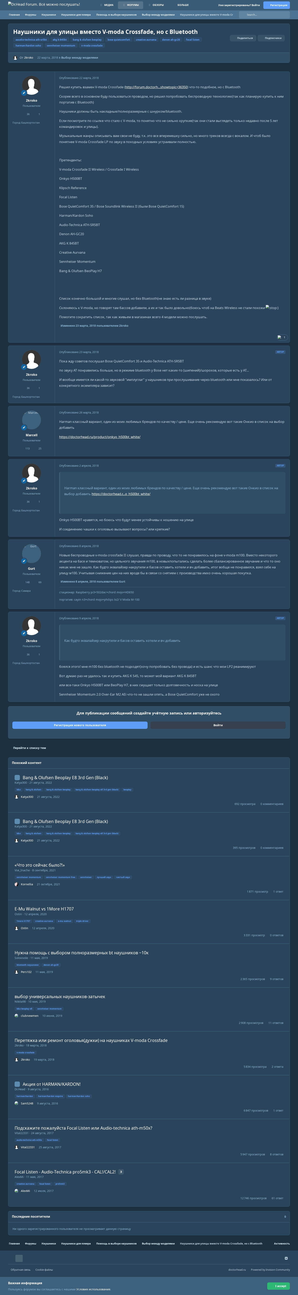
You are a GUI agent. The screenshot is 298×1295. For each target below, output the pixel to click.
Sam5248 (27, 1103)
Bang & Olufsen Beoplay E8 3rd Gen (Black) (65, 777)
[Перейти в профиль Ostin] (17, 928)
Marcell (32, 435)
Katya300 (21, 782)
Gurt (31, 569)
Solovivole (21, 958)
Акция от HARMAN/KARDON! (52, 1084)
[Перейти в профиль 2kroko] (15, 58)
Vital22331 (22, 1133)
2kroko (28, 57)
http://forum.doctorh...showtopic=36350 (156, 87)
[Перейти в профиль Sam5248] (17, 1103)
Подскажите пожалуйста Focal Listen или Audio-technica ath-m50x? (83, 1128)
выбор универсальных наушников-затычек (60, 996)
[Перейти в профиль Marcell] (31, 420)
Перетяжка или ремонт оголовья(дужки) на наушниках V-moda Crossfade (91, 1040)
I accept (280, 1286)
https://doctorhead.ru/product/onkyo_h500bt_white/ (99, 437)
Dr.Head (20, 1089)
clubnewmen (30, 1016)
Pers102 (26, 972)
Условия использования (93, 1289)
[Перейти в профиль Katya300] (17, 797)
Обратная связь (20, 1269)
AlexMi (19, 1177)
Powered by (270, 1269)
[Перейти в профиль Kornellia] (17, 884)
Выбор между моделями (79, 57)
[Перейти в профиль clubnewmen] (17, 1016)
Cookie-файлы (44, 1269)
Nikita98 (20, 1001)
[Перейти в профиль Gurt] (31, 553)
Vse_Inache (22, 870)
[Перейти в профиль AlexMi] (17, 1191)
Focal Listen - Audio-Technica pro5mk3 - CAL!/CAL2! (65, 1172)
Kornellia (27, 884)
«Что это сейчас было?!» (40, 865)
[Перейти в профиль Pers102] (17, 972)
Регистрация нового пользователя (80, 725)
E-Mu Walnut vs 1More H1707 (44, 909)
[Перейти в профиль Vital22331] (17, 1147)
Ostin (18, 914)
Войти (218, 725)
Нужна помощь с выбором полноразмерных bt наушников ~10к (82, 953)
